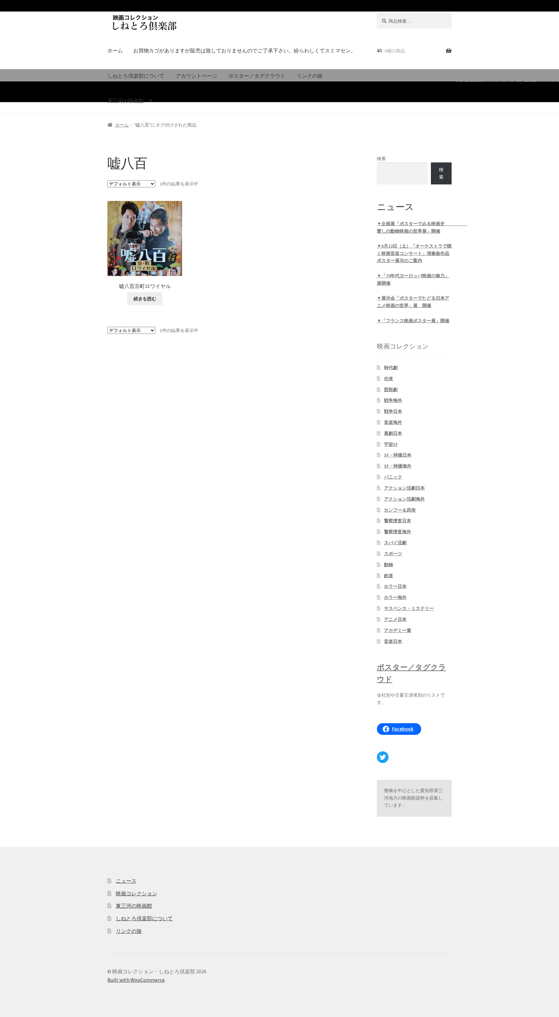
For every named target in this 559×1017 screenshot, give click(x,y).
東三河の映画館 (125, 100)
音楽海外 (393, 422)
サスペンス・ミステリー (409, 608)
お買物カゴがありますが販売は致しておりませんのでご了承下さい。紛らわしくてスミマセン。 (244, 50)
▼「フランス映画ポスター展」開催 (413, 321)
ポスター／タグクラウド (256, 75)
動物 (388, 565)
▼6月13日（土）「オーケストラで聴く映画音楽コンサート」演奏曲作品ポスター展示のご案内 (414, 253)
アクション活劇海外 (404, 499)
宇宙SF (391, 444)
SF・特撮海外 (397, 466)
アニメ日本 (395, 619)
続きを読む (145, 299)
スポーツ (393, 554)
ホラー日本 (395, 586)
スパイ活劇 (395, 543)
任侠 (388, 378)
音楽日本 (393, 641)
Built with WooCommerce (136, 980)
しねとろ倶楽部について (135, 75)
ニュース (126, 881)
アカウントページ (196, 75)
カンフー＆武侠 (400, 510)
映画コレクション (136, 893)
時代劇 (391, 367)
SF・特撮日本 (397, 455)
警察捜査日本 (397, 521)
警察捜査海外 (397, 532)
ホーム (115, 50)
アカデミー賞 (397, 630)
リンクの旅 (310, 75)
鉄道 (388, 576)
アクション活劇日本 (404, 488)
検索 (381, 158)
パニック (393, 477)
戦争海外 (393, 400)
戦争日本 (393, 411)
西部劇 (391, 389)
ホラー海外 (395, 597)
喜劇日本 (393, 433)
